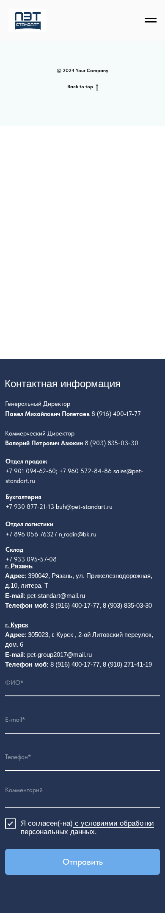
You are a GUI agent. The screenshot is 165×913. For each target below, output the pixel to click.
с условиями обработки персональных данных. (87, 827)
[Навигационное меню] (151, 20)
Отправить (83, 862)
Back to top (80, 86)
